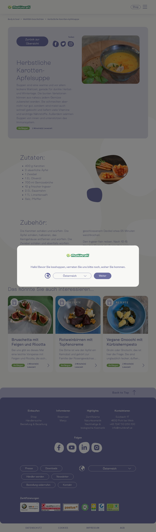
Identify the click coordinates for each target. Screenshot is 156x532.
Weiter (102, 275)
